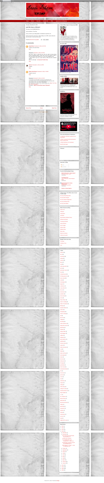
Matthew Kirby (63, 229)
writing (61, 258)
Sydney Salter (63, 227)
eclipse (61, 404)
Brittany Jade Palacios (33, 71)
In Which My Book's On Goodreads (67, 142)
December (65, 432)
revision (61, 260)
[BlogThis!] (44, 39)
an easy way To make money (42, 59)
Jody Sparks (62, 213)
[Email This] (43, 39)
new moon (62, 372)
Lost (61, 349)
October (64, 448)
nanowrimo (62, 408)
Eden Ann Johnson (63, 233)
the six (61, 289)
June (64, 454)
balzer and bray (63, 353)
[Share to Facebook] (46, 39)
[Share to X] (45, 39)
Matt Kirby (62, 327)
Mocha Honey (63, 398)
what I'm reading (63, 301)
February (64, 461)
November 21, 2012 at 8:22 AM (39, 52)
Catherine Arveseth (64, 235)
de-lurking (62, 321)
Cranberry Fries (63, 243)
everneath (62, 256)
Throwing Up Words (64, 221)
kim (61, 370)
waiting (61, 384)
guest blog (62, 406)
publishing (62, 341)
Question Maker (63, 307)
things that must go (64, 325)
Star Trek (62, 317)
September (65, 449)
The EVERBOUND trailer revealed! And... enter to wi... (68, 440)
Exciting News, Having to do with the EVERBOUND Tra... (68, 443)
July (63, 453)
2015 (63, 426)
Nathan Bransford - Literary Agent (68, 173)
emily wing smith (63, 266)
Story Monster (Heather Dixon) (66, 217)
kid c (61, 254)
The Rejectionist (65, 177)
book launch (62, 291)
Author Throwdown (63, 303)
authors (61, 309)
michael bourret (63, 274)
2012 (63, 431)
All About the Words (64, 219)
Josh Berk (62, 215)
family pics (62, 360)
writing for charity (63, 388)
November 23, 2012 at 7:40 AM (42, 71)
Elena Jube (62, 231)
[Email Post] (41, 39)
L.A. (61, 394)
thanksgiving (62, 311)
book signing (62, 355)
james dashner (63, 339)
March (64, 459)
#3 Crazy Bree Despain (64, 197)
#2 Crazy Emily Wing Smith (65, 195)
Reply (30, 49)
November (65, 434)
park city (61, 374)
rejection (61, 410)
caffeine (61, 335)
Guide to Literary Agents (67, 188)
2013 (63, 429)
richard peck (62, 414)
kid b (61, 268)
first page (62, 362)
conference (62, 285)
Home (41, 108)
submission (62, 380)
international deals (63, 368)
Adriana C (30, 64)
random (61, 252)
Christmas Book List (64, 390)
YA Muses (62, 211)
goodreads (62, 364)
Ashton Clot (62, 209)
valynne (61, 345)
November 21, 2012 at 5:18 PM (38, 64)
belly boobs (62, 400)
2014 (63, 427)
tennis (61, 297)
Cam (61, 245)
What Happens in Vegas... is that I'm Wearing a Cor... (68, 446)
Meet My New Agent (64, 144)
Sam (61, 272)
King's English (63, 392)
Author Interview (63, 347)
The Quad (62, 241)
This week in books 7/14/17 (66, 174)
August (64, 451)
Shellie (61, 351)
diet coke (62, 358)
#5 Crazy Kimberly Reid (64, 201)
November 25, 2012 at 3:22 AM (39, 78)
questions (62, 293)
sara (61, 378)
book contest (62, 278)
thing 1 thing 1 (63, 299)
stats (61, 418)
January (64, 463)
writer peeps (62, 386)
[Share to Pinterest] (48, 39)
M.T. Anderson (63, 396)
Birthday (61, 305)
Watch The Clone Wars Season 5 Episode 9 (42, 85)
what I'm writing (63, 313)
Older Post (54, 108)
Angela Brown (31, 46)
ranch (61, 376)
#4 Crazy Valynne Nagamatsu (66, 199)
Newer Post (28, 108)
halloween (62, 337)
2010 (63, 466)
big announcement (63, 402)
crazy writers (62, 287)
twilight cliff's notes (63, 420)
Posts (63, 164)
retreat (61, 412)
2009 (63, 468)
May (63, 456)
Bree (61, 262)
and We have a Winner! (66, 438)
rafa (61, 264)
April (64, 458)
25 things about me (64, 276)
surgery (61, 382)
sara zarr (62, 416)
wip (61, 315)
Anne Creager (63, 225)
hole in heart (62, 366)
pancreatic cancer (63, 270)
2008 (63, 470)
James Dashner (63, 223)
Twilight (61, 319)
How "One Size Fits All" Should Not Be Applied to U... (68, 436)
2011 (63, 465)
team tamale (62, 295)
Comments (64, 166)
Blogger (58, 480)
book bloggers (63, 333)
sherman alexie (63, 343)
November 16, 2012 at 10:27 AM (40, 46)
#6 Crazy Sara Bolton (64, 203)
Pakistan (61, 329)
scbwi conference (63, 323)
